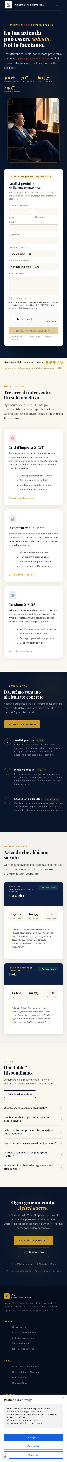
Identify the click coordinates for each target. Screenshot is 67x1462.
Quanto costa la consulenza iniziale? (33, 1108)
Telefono (14, 235)
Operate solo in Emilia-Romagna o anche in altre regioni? (33, 1167)
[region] (33, 1428)
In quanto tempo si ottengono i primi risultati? (33, 1154)
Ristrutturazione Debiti (23, 1338)
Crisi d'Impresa (19, 1327)
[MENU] (57, 4)
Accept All (33, 1437)
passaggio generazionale (33, 58)
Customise (33, 1446)
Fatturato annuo (18, 248)
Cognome (40, 217)
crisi (27, 25)
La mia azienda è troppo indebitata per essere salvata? (33, 1119)
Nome (12, 217)
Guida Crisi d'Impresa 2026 (26, 1366)
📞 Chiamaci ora (33, 1252)
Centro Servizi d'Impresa (29, 4)
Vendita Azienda (20, 1343)
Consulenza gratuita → (33, 1240)
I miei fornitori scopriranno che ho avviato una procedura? (33, 1132)
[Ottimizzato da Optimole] (5, 1456)
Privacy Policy (19, 298)
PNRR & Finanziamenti (23, 1349)
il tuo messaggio (18, 273)
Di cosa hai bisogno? (21, 260)
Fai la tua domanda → (20, 1094)
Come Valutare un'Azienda (25, 1372)
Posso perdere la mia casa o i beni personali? (33, 1143)
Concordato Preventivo (24, 1332)
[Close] (64, 1397)
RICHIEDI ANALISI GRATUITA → (34, 331)
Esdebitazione (19, 1377)
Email (12, 222)
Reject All (33, 1455)
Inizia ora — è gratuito (22, 724)
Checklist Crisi (19, 1383)
